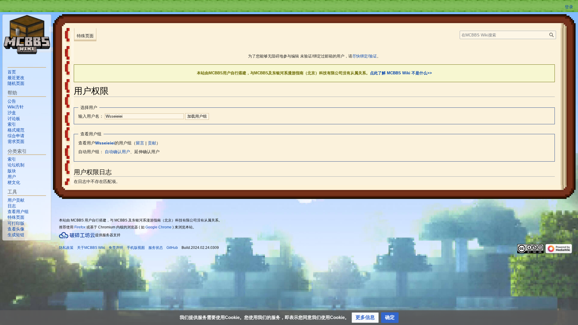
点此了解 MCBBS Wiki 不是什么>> (401, 73)
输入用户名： (91, 116)
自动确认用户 (117, 151)
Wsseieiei (105, 143)
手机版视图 (136, 248)
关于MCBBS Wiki (91, 248)
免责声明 (116, 248)
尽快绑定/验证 (364, 56)
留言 (140, 143)
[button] (365, 317)
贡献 (152, 143)
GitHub (172, 248)
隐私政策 (66, 248)
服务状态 (155, 248)
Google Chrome (158, 227)
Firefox (79, 227)
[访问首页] (27, 35)
